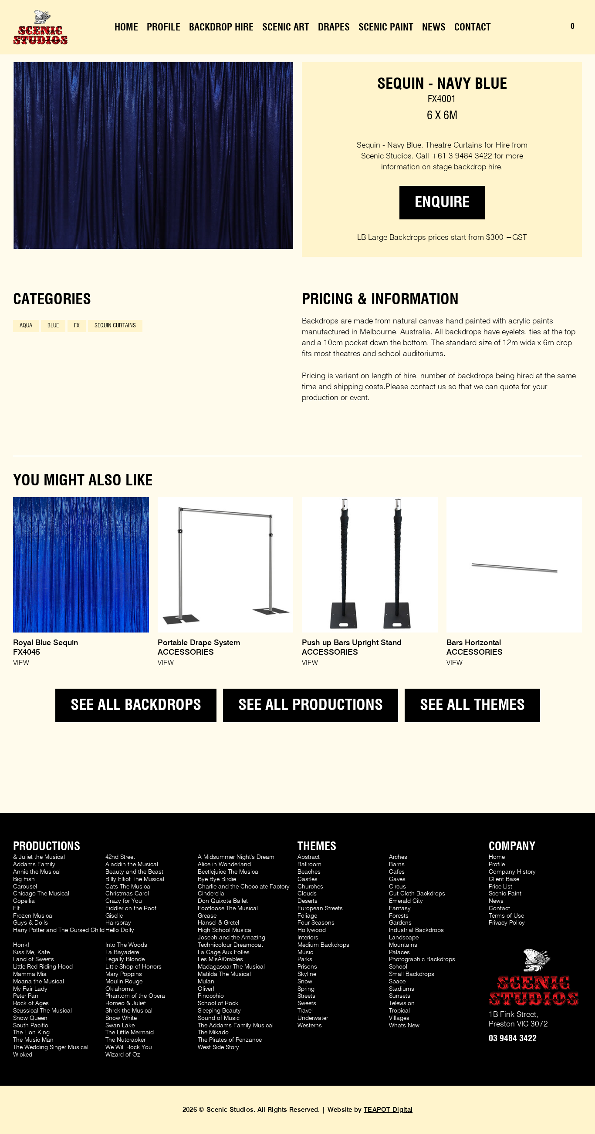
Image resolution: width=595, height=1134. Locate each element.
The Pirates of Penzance (230, 1040)
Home (126, 27)
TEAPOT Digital (388, 1110)
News (434, 27)
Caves (397, 879)
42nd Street (120, 857)
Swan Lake (120, 1026)
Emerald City (406, 901)
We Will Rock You (128, 1047)
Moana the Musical (38, 982)
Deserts (308, 901)
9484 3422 (513, 1038)
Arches (398, 857)
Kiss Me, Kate (31, 952)
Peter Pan (25, 996)
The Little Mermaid (129, 1033)
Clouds (307, 894)
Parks (305, 959)
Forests (399, 916)
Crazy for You (123, 901)
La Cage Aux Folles (224, 952)
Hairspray (118, 923)
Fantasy (400, 908)
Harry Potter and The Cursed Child (59, 930)
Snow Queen (30, 1018)
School (398, 967)
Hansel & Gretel (218, 923)
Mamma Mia (30, 974)
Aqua (26, 326)
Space (397, 982)
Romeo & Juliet (125, 1003)
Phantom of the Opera (135, 996)
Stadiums (401, 989)
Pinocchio (211, 996)
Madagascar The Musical (231, 967)
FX (76, 326)
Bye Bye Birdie (217, 879)
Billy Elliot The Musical (134, 879)
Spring (306, 989)
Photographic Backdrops (422, 959)
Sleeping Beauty (219, 1011)
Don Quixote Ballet (223, 901)
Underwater (313, 1018)
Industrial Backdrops (416, 930)
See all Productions (310, 705)
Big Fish (24, 879)
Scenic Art (285, 27)
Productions (46, 846)
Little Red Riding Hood (43, 967)
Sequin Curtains (115, 326)
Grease (207, 916)
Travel (305, 1011)
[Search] (540, 27)
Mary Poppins (123, 974)
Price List (500, 887)
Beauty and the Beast (134, 872)
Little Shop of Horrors (133, 967)
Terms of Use (506, 916)
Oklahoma (119, 989)
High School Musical (225, 930)
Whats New (404, 1026)
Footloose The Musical (228, 908)
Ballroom (309, 864)
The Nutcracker (125, 1040)
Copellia (24, 901)
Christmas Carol (127, 894)
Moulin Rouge (123, 982)
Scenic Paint (385, 27)
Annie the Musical (37, 872)
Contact (472, 27)
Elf (16, 908)
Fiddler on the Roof (130, 908)
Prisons (307, 967)
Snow (305, 982)
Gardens (400, 923)
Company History (512, 872)
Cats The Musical (128, 887)
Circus (397, 887)
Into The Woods (126, 945)
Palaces (399, 952)
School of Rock (218, 1003)
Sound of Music (219, 1018)
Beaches (309, 872)
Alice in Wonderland (224, 864)
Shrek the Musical (128, 1011)
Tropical (399, 1011)
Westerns (310, 1026)
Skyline (307, 974)
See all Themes (472, 705)
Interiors (308, 938)
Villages (399, 1018)
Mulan (206, 982)
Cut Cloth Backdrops (417, 894)
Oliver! (206, 989)
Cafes (397, 872)
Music (305, 952)
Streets (306, 996)
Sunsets (399, 996)
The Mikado (213, 1033)
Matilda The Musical (224, 974)
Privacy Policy (507, 923)
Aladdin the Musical (131, 864)
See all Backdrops (136, 705)
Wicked (22, 1055)
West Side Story (218, 1047)
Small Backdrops (411, 974)
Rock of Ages (31, 1003)
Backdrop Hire (221, 27)
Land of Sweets (33, 959)
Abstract (309, 857)
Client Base (504, 879)
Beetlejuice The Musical (229, 872)
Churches (310, 887)
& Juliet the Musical (39, 857)
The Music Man (33, 1040)
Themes (317, 846)
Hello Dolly (119, 930)
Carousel (25, 887)
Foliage (307, 916)
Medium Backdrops (323, 945)
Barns (397, 864)
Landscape (404, 938)
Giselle (114, 916)
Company (512, 846)
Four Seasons (316, 923)
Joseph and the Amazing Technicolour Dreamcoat (231, 941)
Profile (163, 27)
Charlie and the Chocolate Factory (244, 887)
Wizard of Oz (122, 1055)
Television (402, 1003)
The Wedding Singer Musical (50, 1047)
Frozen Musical (33, 916)
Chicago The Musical (41, 894)
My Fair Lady (30, 989)
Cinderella (211, 894)
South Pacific (30, 1026)
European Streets (320, 908)
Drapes (334, 27)
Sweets (307, 1003)
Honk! (21, 945)
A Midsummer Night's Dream (236, 857)
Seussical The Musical (42, 1011)
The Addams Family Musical (236, 1026)
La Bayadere (122, 952)
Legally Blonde (125, 959)
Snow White (121, 1018)
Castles (308, 879)
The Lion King (31, 1033)
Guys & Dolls (30, 923)
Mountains (403, 945)
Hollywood (312, 930)
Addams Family (34, 864)
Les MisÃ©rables (220, 959)
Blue (53, 326)
